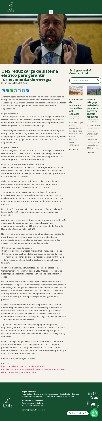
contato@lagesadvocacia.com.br (34, 410)
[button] (51, 12)
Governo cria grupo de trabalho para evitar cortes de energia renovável (93, 108)
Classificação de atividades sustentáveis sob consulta (76, 106)
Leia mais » (73, 150)
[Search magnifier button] (98, 80)
